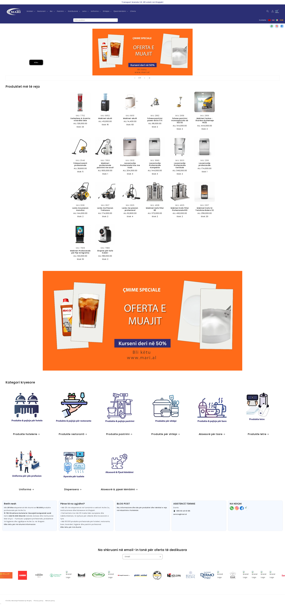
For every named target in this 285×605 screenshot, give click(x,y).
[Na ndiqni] (160, 556)
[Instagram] (277, 26)
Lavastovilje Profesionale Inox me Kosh (130, 165)
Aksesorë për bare (210, 434)
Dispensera (71, 489)
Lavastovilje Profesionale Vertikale (180, 165)
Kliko (18, 62)
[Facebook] (282, 26)
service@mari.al (180, 514)
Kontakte (262, 20)
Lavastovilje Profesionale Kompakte (155, 165)
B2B (281, 20)
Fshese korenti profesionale (80, 164)
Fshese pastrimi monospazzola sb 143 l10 (179, 120)
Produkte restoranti (71, 434)
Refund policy (50, 601)
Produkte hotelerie (25, 434)
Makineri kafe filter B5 (155, 209)
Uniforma (25, 489)
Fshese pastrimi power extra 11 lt (154, 119)
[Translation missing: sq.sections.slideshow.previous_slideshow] (134, 78)
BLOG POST (123, 503)
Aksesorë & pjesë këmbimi (118, 489)
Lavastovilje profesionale (205, 164)
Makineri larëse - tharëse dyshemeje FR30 (204, 120)
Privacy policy (38, 601)
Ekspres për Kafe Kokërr (105, 252)
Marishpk (14, 601)
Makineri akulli (105, 118)
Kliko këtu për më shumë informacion (20, 524)
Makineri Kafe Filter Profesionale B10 (180, 209)
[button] (30, 11)
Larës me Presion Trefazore (105, 209)
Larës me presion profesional (130, 209)
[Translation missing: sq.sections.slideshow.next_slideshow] (144, 78)
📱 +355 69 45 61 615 (181, 511)
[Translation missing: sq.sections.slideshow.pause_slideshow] (150, 78)
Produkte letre (257, 434)
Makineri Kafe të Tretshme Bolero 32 (204, 209)
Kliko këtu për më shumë (70, 527)
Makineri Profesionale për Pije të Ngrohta (80, 252)
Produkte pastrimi (118, 434)
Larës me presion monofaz (80, 209)
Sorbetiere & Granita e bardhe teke (80, 119)
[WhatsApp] (272, 26)
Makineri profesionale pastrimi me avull (105, 165)
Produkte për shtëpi (164, 434)
